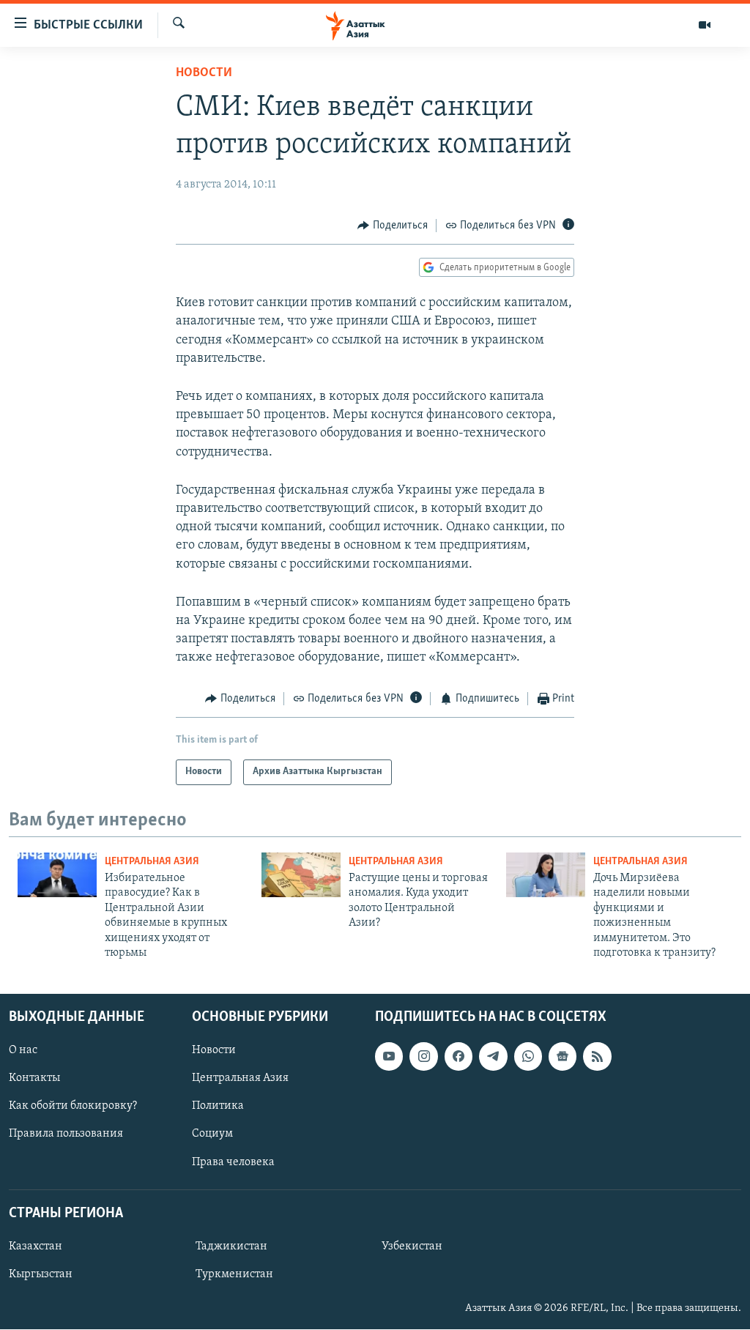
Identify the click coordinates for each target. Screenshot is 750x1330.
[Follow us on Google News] (562, 1057)
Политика (218, 1106)
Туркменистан (234, 1274)
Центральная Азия (152, 861)
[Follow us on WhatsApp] (528, 1057)
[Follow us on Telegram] (493, 1057)
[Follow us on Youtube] (389, 1057)
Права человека (233, 1162)
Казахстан (35, 1246)
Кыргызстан (41, 1274)
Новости (204, 73)
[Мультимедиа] (705, 25)
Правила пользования (66, 1134)
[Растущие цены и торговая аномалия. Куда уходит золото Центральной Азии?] (301, 874)
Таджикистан (231, 1246)
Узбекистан (412, 1246)
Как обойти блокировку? (73, 1106)
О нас (23, 1051)
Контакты (34, 1079)
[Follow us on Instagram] (423, 1057)
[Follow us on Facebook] (458, 1057)
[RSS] (597, 1057)
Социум (212, 1134)
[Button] (392, 225)
